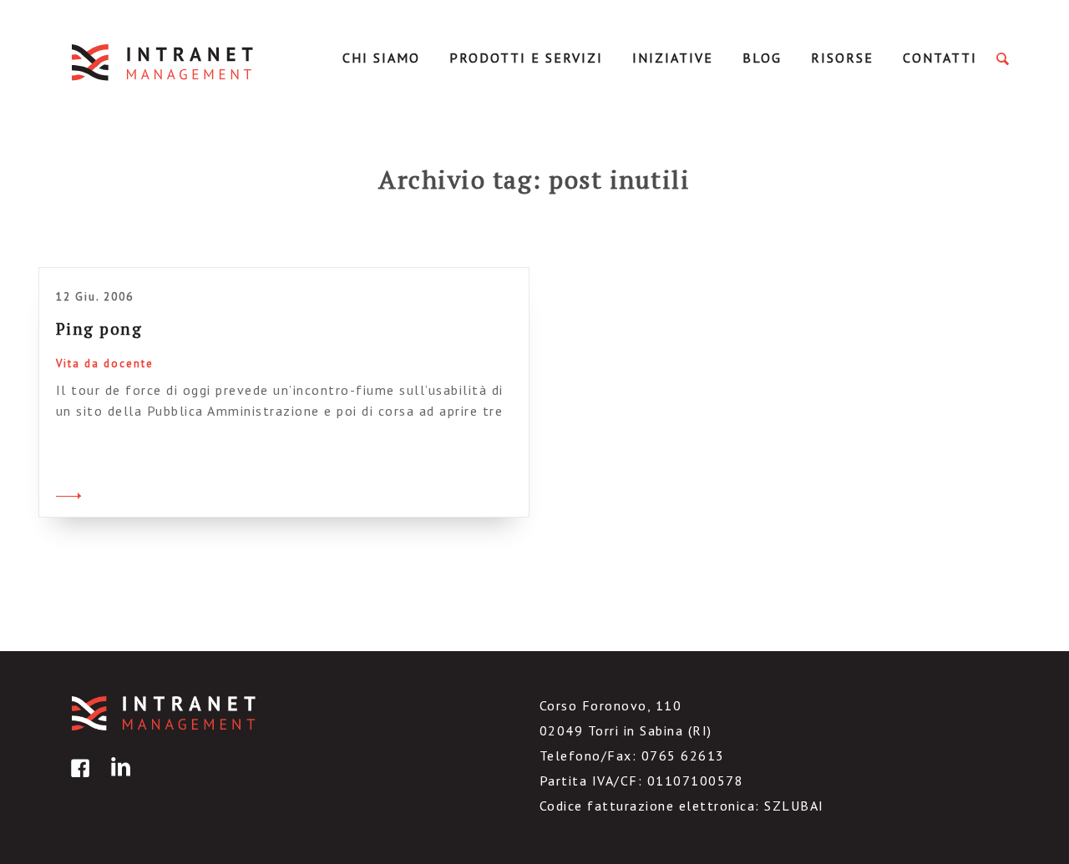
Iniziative (672, 57)
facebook (77, 780)
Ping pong (99, 328)
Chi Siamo (381, 57)
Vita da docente (105, 363)
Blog (762, 57)
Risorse (842, 57)
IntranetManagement (164, 62)
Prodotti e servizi (526, 57)
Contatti (940, 57)
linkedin (117, 780)
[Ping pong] (68, 493)
